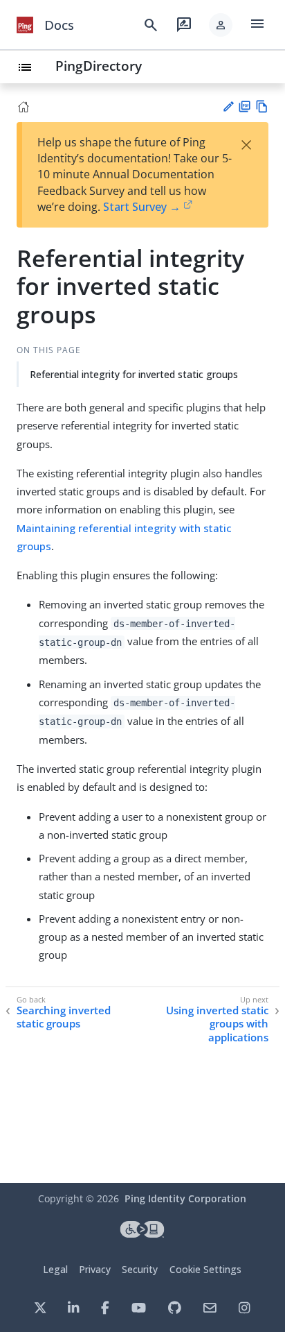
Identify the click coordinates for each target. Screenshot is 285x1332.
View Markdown (261, 106)
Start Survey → (142, 206)
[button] (220, 25)
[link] (25, 25)
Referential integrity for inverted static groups (134, 374)
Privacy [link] (95, 1269)
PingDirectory (98, 65)
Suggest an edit (228, 106)
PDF (244, 106)
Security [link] (140, 1269)
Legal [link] (55, 1269)
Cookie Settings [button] (205, 1269)
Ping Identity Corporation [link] (185, 1198)
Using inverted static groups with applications (217, 1024)
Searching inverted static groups (64, 1017)
